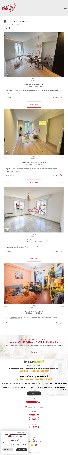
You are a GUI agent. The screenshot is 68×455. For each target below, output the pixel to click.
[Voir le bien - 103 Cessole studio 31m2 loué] (34, 283)
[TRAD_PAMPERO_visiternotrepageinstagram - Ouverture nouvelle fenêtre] (38, 419)
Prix (11, 28)
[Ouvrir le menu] (65, 7)
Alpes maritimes (17, 17)
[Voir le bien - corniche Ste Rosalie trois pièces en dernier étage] (34, 209)
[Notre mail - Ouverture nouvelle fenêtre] (34, 419)
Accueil (5, 17)
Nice (23, 17)
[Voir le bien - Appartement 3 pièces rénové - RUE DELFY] (34, 132)
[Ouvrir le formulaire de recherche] (60, 8)
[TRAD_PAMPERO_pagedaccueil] (8, 12)
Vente (10, 17)
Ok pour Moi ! (22, 449)
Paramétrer (7, 449)
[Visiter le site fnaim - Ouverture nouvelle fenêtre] (32, 445)
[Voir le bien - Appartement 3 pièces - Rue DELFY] (34, 54)
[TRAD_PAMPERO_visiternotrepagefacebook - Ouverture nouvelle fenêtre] (29, 419)
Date (16, 28)
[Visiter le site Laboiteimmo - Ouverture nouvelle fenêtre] (34, 452)
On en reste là (21, 432)
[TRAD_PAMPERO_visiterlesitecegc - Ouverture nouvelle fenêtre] (36, 445)
